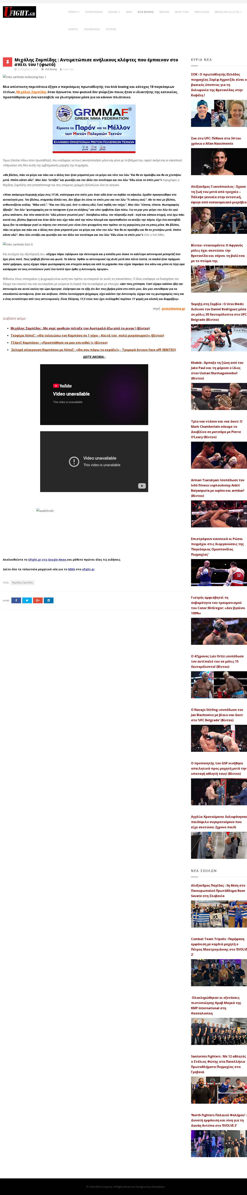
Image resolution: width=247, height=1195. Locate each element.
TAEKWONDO (92, 29)
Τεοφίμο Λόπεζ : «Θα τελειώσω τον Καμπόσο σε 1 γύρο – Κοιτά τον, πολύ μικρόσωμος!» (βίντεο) (87, 335)
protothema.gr (173, 308)
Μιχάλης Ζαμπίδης (31, 92)
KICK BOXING (146, 12)
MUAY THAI (182, 12)
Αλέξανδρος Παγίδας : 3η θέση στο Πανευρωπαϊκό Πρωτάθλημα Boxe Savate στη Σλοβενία (218, 890)
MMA (129, 12)
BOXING (164, 12)
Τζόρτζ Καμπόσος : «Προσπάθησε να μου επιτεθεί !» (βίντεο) (59, 342)
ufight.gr (88, 569)
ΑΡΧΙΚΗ (73, 12)
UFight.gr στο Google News (47, 559)
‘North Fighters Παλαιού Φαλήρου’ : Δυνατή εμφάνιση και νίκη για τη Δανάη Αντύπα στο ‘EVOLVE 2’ (219, 1120)
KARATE (73, 29)
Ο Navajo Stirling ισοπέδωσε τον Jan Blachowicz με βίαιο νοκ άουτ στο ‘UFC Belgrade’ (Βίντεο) (217, 715)
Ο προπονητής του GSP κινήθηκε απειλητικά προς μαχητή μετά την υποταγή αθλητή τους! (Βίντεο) (218, 768)
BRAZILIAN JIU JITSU (227, 12)
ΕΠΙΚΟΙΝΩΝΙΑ (93, 12)
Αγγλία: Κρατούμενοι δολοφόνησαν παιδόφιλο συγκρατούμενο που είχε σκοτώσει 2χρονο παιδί (219, 822)
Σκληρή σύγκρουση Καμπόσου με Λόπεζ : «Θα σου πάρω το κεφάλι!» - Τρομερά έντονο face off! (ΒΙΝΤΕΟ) (93, 350)
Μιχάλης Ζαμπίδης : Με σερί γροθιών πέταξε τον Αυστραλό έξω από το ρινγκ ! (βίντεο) (80, 328)
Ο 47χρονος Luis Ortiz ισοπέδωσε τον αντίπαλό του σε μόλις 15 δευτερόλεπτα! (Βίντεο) (217, 661)
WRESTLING (202, 12)
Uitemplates (158, 1186)
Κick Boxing (51, 69)
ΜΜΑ (71, 569)
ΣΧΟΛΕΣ (113, 12)
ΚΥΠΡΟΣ (111, 29)
